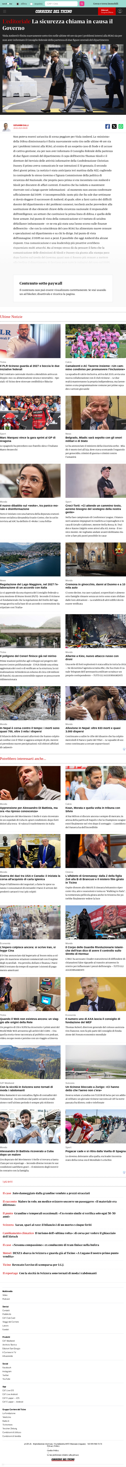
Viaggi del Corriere (10, 1322)
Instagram (7, 1371)
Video (5, 1295)
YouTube (6, 1379)
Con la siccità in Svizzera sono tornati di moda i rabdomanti (50, 1273)
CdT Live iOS (8, 1390)
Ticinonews (7, 1424)
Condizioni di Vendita (11, 1436)
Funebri (5, 1329)
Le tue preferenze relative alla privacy (63, 1455)
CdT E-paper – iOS (10, 1398)
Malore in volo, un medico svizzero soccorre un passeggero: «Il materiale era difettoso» (60, 1203)
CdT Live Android (10, 1394)
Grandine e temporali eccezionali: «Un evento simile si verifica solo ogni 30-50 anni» (59, 1215)
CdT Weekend (8, 1341)
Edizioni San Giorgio (11, 1348)
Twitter (5, 1375)
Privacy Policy (53, 1446)
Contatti (6, 1310)
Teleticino (6, 1417)
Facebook (6, 1367)
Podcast (6, 1299)
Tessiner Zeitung (9, 1428)
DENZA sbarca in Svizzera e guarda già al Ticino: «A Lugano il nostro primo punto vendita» (60, 1254)
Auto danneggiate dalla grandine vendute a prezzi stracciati (46, 1193)
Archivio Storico (9, 1344)
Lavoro (5, 1325)
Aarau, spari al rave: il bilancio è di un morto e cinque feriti (47, 1224)
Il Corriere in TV (9, 1352)
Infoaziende (7, 1356)
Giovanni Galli (21, 125)
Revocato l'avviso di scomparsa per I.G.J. (33, 1264)
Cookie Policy (53, 1450)
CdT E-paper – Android (12, 1402)
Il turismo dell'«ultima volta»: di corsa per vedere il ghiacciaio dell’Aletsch (59, 1235)
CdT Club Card (8, 1318)
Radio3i (5, 1421)
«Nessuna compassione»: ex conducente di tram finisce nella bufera (51, 1245)
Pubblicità (6, 1314)
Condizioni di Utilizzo (11, 1432)
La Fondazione (8, 1413)
